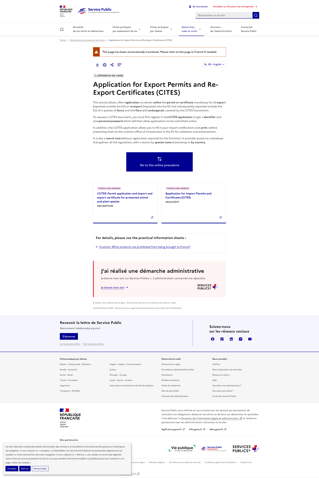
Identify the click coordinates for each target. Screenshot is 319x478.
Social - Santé (66, 374)
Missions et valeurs (221, 374)
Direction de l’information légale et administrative (210, 418)
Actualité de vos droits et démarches (88, 29)
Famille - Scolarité (68, 369)
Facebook (212, 339)
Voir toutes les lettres (93, 344)
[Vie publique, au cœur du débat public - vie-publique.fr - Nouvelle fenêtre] (182, 448)
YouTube (250, 339)
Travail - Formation (69, 380)
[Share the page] (112, 65)
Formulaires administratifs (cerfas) (177, 369)
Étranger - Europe (118, 374)
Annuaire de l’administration (221, 29)
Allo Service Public (170, 390)
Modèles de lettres (170, 380)
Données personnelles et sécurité (185, 462)
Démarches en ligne (170, 364)
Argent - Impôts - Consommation (125, 364)
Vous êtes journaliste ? (222, 390)
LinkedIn (231, 339)
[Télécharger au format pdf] (97, 65)
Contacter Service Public (249, 29)
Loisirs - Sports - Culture (121, 380)
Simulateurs (167, 374)
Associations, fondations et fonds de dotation (132, 385)
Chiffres (216, 364)
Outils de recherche (170, 385)
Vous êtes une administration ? (226, 385)
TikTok (222, 339)
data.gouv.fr (216, 429)
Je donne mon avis (112, 287)
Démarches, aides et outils (189, 29)
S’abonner (68, 336)
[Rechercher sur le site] (256, 15)
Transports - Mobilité (70, 390)
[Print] (105, 65)
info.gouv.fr (195, 429)
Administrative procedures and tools (87, 40)
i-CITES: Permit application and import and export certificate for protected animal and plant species (125, 197)
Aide (214, 380)
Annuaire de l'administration (175, 396)
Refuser (25, 468)
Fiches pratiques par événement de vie (125, 29)
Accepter (11, 468)
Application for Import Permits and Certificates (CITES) (188, 195)
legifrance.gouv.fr (171, 429)
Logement (64, 385)
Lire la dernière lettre (70, 344)
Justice (113, 369)
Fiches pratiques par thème (159, 29)
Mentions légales (157, 462)
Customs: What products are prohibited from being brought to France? (144, 247)
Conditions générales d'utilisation (220, 462)
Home (63, 40)
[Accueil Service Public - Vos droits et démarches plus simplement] (99, 14)
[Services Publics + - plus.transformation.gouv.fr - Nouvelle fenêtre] (246, 448)
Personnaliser (40, 468)
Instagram (240, 339)
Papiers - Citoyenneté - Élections (75, 364)
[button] (119, 65)
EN (214, 64)
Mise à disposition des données (227, 369)
